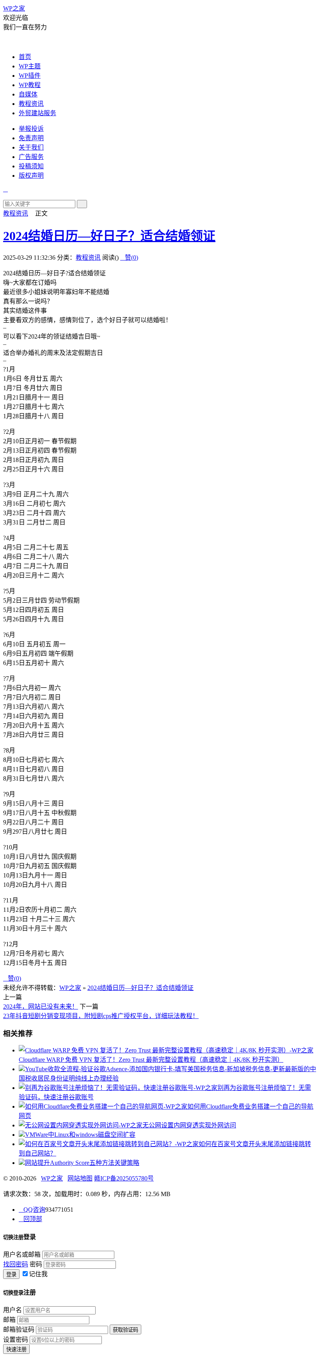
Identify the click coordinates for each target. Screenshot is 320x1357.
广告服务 (31, 156)
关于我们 (31, 147)
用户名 (12, 1310)
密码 (36, 1264)
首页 (25, 56)
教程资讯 (31, 103)
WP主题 (30, 66)
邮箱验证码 (18, 1329)
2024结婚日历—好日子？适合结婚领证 (109, 236)
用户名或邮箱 (22, 1254)
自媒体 (28, 94)
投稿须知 (31, 166)
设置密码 (15, 1339)
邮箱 (9, 1319)
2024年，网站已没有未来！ (40, 1006)
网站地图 (80, 1178)
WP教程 (30, 85)
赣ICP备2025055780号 (124, 1178)
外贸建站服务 (37, 113)
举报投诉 (31, 128)
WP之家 (14, 8)
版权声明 (31, 175)
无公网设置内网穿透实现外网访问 (189, 1125)
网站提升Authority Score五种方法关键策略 (82, 1162)
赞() (129, 257)
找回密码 (15, 1264)
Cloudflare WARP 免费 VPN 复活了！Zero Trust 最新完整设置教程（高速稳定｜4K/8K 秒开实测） (151, 1059)
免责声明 (31, 138)
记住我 (38, 1274)
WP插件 (30, 75)
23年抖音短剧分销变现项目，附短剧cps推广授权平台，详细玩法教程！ (101, 1016)
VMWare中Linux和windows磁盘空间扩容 (80, 1134)
